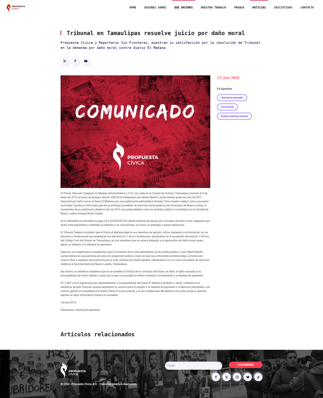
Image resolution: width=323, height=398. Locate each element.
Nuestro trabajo (213, 7)
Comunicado (227, 107)
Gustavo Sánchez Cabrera (234, 116)
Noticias (259, 7)
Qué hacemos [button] (183, 7)
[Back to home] (16, 7)
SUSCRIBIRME (246, 364)
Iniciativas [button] (283, 7)
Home (133, 7)
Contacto (307, 7)
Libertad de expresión (232, 97)
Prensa (239, 7)
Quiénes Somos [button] (155, 7)
